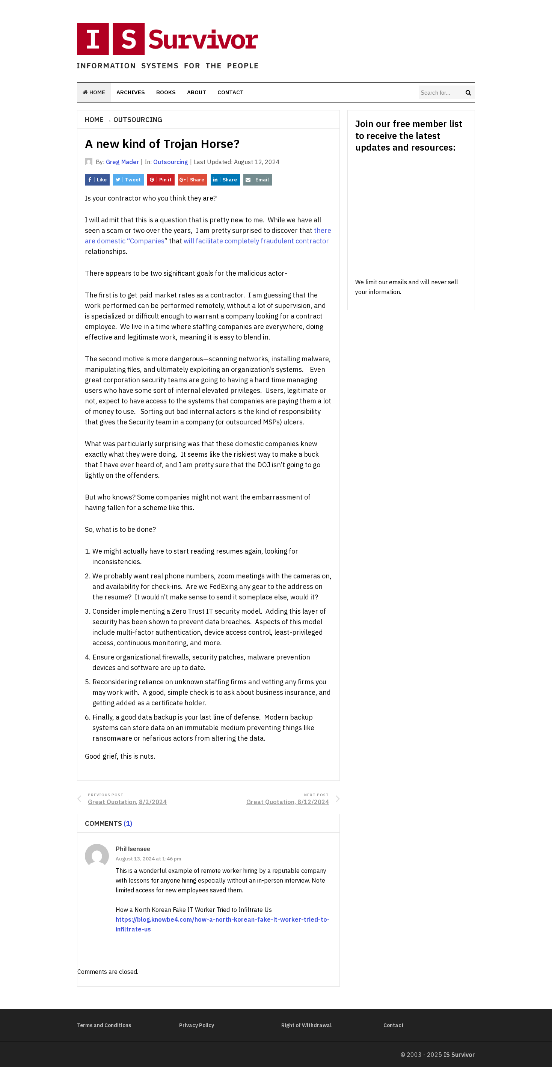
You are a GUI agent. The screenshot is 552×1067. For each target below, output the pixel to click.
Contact (230, 92)
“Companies (145, 241)
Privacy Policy (196, 1025)
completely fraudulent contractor (277, 241)
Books (166, 92)
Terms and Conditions (104, 1025)
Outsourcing (137, 119)
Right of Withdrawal (306, 1025)
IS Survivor (459, 1054)
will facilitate (203, 241)
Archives (130, 92)
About (196, 92)
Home (96, 92)
